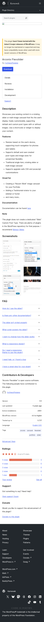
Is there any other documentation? (16, 315)
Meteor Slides (18, 229)
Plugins (26, 538)
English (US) (37, 425)
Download (8, 69)
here (29, 208)
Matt (5, 573)
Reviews (8, 84)
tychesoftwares (11, 63)
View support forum (10, 496)
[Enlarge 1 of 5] (18, 243)
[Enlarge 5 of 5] (39, 288)
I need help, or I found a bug (14, 359)
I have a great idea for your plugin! (16, 367)
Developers (7, 558)
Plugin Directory (8, 10)
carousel (30, 430)
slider (39, 435)
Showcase (27, 530)
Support (8, 101)
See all (39, 480)
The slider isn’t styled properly (14, 323)
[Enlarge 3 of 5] (39, 243)
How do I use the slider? (12, 308)
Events (26, 554)
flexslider (38, 430)
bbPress (6, 577)
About (4, 530)
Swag (26, 562)
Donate (27, 558)
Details (7, 78)
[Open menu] (40, 3)
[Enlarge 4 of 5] (39, 268)
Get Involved (28, 550)
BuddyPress (8, 581)
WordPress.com (10, 569)
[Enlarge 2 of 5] (18, 277)
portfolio (32, 435)
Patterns (26, 542)
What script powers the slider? (14, 330)
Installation (9, 89)
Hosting (5, 538)
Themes (26, 535)
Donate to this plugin (11, 517)
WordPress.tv (9, 562)
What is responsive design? (13, 344)
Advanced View (8, 441)
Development (10, 95)
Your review (7, 480)
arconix (22, 430)
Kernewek (12, 591)
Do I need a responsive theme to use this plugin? (12, 351)
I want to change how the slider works (18, 337)
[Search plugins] (26, 18)
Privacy (5, 542)
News (4, 535)
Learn (4, 550)
